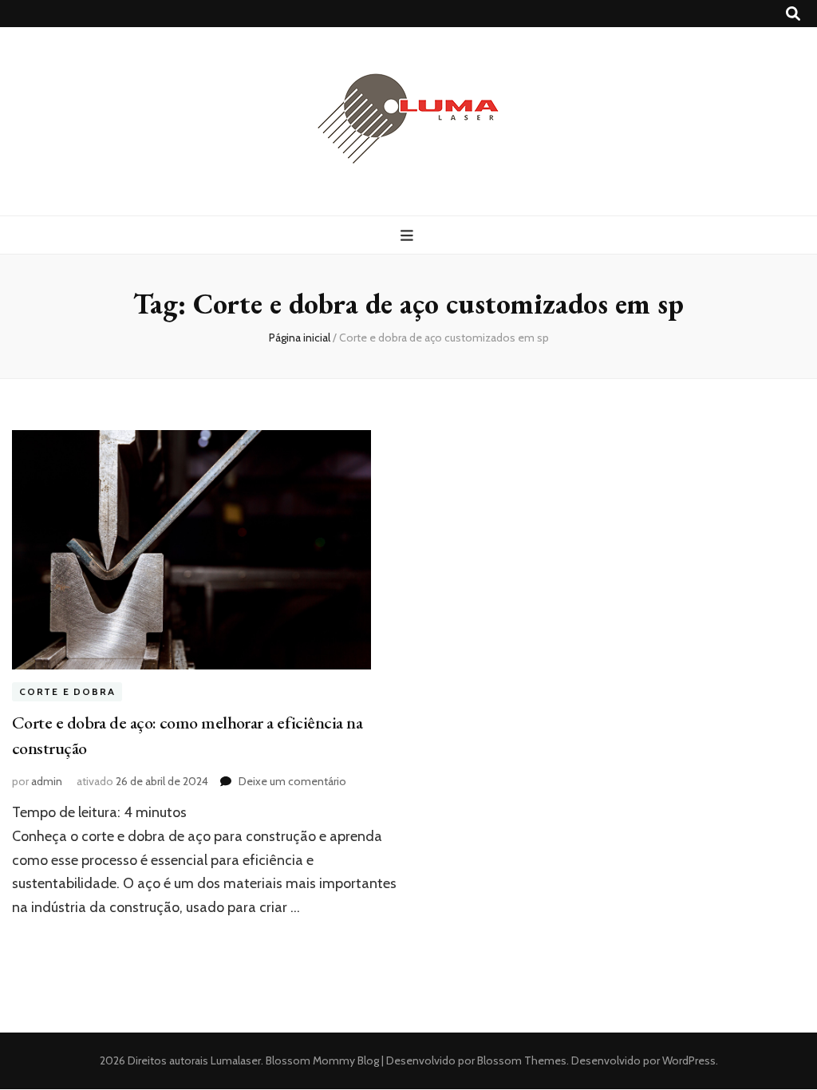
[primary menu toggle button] (409, 235)
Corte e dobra (67, 691)
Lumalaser (236, 1060)
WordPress (689, 1060)
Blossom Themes (520, 1060)
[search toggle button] (793, 14)
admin (46, 781)
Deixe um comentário (292, 781)
